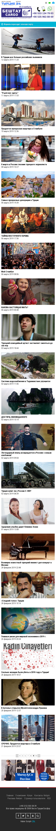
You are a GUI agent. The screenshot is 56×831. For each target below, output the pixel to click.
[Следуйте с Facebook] (18, 815)
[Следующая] (39, 755)
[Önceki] (17, 755)
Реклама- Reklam (15, 798)
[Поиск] (37, 815)
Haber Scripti (25, 821)
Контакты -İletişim (42, 795)
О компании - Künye (23, 795)
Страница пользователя (34, 798)
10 (36, 756)
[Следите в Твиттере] (23, 815)
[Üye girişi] (32, 815)
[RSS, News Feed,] (28, 815)
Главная (10, 795)
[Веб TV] (49, 3)
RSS (49, 798)
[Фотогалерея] (53, 3)
